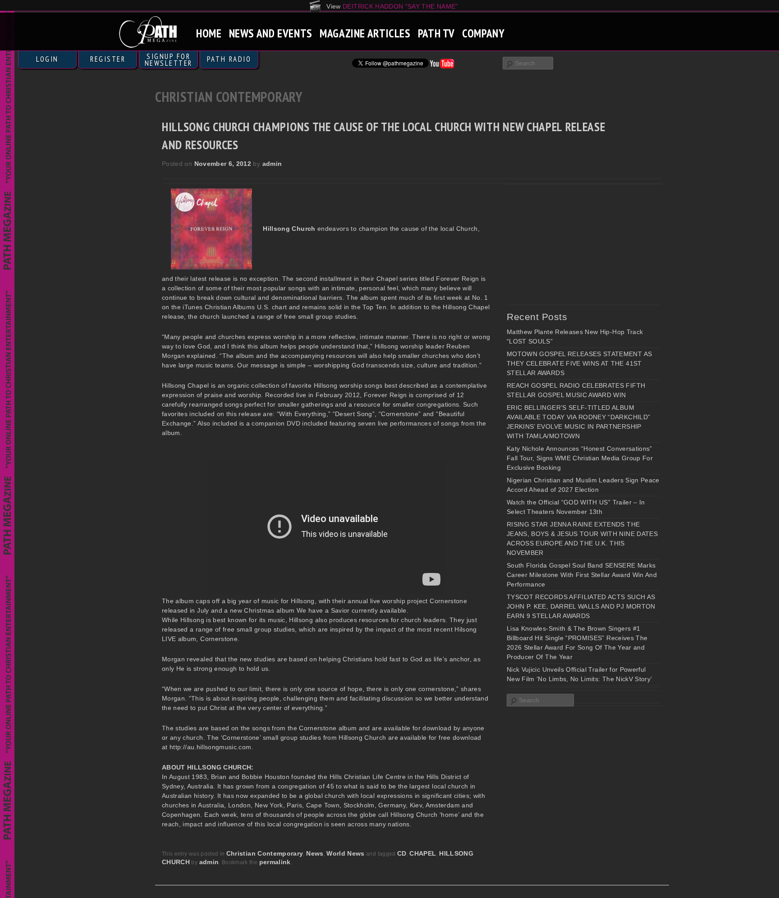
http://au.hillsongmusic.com (210, 747)
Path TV (436, 33)
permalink (275, 862)
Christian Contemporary (264, 853)
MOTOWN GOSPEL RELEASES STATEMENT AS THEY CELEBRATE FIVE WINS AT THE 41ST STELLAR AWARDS (579, 363)
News (314, 853)
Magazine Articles (365, 33)
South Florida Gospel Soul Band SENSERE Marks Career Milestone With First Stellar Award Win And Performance (582, 575)
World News (345, 853)
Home (209, 33)
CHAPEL (422, 853)
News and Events (270, 33)
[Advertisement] (574, 244)
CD (402, 853)
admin (272, 163)
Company (483, 33)
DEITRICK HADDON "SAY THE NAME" (400, 6)
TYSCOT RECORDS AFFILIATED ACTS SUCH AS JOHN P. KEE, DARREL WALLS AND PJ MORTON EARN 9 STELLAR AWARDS (581, 606)
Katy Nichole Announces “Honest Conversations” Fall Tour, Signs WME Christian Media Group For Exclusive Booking (580, 458)
